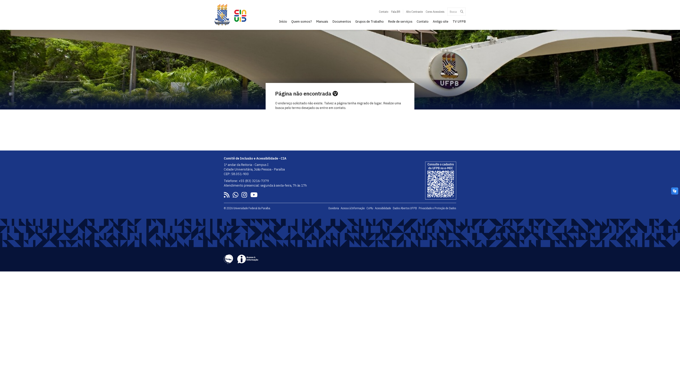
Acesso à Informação (353, 208)
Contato (383, 11)
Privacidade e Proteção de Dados (437, 208)
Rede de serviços (400, 21)
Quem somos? (301, 21)
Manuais (322, 21)
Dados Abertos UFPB (405, 208)
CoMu (370, 208)
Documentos (341, 21)
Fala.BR (395, 11)
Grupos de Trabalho (369, 21)
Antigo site (440, 21)
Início (283, 21)
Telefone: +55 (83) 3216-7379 (246, 181)
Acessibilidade (383, 208)
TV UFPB (459, 21)
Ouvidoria (333, 208)
